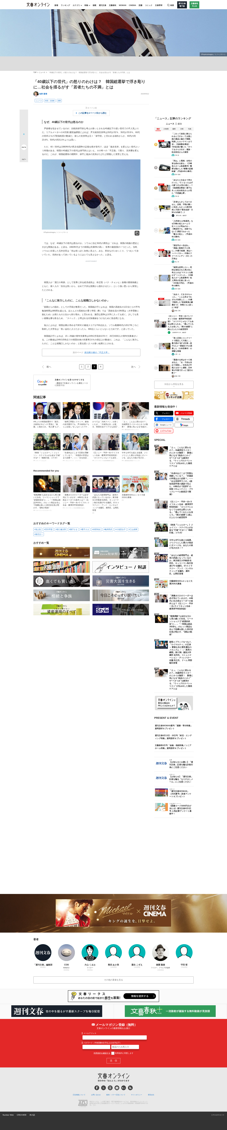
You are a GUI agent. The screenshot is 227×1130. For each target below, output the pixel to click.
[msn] (123, 1087)
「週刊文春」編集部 (181, 215)
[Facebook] (96, 1087)
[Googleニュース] (117, 1087)
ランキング (65, 5)
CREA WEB (21, 1115)
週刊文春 (102, 5)
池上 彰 (177, 261)
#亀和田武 (108, 529)
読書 (140, 5)
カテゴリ (76, 5)
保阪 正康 (177, 310)
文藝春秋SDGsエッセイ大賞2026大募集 (133, 497)
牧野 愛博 (43, 94)
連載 (94, 5)
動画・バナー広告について (115, 1095)
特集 (86, 5)
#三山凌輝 (133, 529)
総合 (180, 124)
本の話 (32, 1115)
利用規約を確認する (102, 1053)
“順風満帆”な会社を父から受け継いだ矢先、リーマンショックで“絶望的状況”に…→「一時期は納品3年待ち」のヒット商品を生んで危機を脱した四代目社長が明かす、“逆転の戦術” (46, 502)
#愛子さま (85, 529)
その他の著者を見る (113, 980)
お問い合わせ (96, 1095)
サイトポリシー (136, 1095)
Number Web (8, 1115)
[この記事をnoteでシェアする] (23, 147)
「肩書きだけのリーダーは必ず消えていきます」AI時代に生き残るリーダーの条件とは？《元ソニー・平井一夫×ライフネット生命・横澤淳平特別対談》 (76, 501)
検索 (172, 5)
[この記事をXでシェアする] (24, 115)
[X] (103, 1087)
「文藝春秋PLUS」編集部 (178, 332)
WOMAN (122, 5)
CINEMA (132, 5)
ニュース (42, 72)
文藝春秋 (112, 5)
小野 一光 (177, 354)
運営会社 (151, 1095)
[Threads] (110, 1087)
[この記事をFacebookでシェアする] (24, 123)
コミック (148, 5)
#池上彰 (37, 529)
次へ (133, 366)
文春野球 (158, 5)
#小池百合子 (120, 529)
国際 (59, 101)
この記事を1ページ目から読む (92, 113)
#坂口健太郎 (61, 529)
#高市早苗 (48, 529)
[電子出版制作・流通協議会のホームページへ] (82, 1103)
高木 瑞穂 (177, 174)
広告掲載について (79, 1095)
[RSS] (130, 1087)
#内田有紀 (96, 529)
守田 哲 (177, 155)
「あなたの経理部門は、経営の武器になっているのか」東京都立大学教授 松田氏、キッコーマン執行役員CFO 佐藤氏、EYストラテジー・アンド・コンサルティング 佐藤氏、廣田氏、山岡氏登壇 (105, 504)
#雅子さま (73, 529)
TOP (35, 72)
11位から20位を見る (174, 384)
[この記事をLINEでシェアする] (24, 140)
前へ (49, 366)
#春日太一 (38, 534)
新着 (56, 5)
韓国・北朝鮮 (50, 101)
